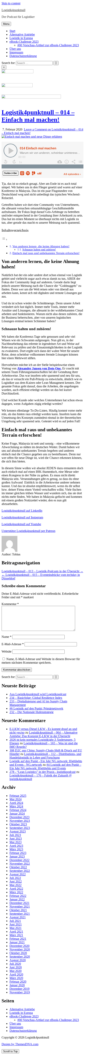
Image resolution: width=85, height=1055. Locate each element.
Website (6, 651)
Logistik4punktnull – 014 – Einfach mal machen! (38, 116)
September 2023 (19, 828)
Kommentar (10, 604)
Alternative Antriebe (22, 34)
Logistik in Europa (21, 38)
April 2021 (16, 931)
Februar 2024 (17, 810)
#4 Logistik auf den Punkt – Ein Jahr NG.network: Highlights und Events (45, 766)
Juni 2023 (15, 838)
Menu (6, 23)
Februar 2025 (17, 795)
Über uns (15, 48)
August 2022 (17, 874)
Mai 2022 (15, 885)
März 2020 (16, 978)
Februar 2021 (17, 938)
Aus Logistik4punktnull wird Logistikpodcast (37, 694)
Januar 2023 (17, 856)
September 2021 (19, 913)
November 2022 (19, 863)
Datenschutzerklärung (23, 56)
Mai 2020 (15, 971)
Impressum (16, 52)
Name (6, 636)
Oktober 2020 (18, 953)
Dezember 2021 (19, 903)
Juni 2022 (15, 881)
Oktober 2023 (18, 824)
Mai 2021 (15, 928)
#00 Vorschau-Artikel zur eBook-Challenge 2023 (48, 45)
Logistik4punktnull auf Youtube (21, 524)
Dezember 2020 (19, 946)
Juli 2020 (15, 963)
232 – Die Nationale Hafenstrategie (31, 712)
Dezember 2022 (19, 860)
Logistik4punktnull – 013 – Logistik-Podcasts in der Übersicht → (42, 571)
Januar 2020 (17, 985)
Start (12, 31)
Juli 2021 (15, 921)
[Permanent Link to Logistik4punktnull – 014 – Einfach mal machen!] (32, 136)
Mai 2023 (15, 842)
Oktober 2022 (18, 867)
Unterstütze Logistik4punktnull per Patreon (28, 531)
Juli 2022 (15, 878)
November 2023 (19, 820)
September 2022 (19, 870)
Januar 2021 (17, 942)
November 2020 (19, 949)
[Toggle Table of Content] (5, 239)
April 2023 (16, 845)
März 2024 (16, 806)
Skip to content (11, 3)
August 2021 (17, 917)
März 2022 (16, 892)
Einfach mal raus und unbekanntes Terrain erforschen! (45, 253)
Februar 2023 (17, 853)
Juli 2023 (15, 835)
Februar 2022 (17, 895)
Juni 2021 (15, 924)
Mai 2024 (15, 799)
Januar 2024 (17, 813)
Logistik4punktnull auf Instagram (22, 517)
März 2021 (16, 935)
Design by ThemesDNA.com (20, 1044)
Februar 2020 (17, 981)
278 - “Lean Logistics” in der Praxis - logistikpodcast (42, 772)
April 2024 (16, 803)
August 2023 (17, 831)
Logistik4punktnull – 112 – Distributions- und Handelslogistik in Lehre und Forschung (45, 755)
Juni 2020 (15, 967)
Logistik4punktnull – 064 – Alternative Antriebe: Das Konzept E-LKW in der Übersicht (43, 734)
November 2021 (19, 906)
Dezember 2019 (19, 988)
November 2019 (19, 992)
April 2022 (16, 888)
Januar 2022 (17, 899)
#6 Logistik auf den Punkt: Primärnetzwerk (36, 708)
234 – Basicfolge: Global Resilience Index (35, 697)
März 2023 (16, 849)
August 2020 (17, 960)
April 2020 (16, 974)
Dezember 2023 (19, 817)
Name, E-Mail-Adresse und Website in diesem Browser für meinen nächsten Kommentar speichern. (41, 660)
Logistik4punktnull (13, 10)
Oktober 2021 (18, 910)
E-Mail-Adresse (13, 644)
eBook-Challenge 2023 (24, 41)
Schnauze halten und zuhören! (39, 249)
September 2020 (19, 956)
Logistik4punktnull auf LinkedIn (22, 510)
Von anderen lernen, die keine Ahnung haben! (40, 246)
